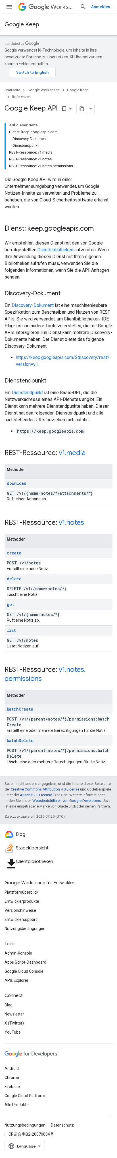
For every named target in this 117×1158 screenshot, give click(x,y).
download (16, 483)
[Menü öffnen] (9, 7)
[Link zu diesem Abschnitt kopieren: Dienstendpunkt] (52, 381)
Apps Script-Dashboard (25, 962)
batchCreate (20, 709)
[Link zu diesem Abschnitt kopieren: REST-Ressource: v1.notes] (89, 523)
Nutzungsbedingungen (25, 928)
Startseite (12, 90)
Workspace (63, 7)
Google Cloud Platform (25, 1095)
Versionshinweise (20, 910)
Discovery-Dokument (33, 305)
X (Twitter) (14, 1023)
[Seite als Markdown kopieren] (82, 109)
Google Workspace (44, 90)
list (11, 630)
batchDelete (20, 740)
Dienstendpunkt (27, 392)
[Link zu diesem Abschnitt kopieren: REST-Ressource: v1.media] (91, 453)
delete (14, 578)
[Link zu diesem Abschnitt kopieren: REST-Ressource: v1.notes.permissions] (47, 679)
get (10, 604)
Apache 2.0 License (36, 795)
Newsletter (14, 1014)
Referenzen (21, 97)
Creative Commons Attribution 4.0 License (45, 789)
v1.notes (71, 522)
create (14, 553)
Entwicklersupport (21, 919)
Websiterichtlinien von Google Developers (66, 800)
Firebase (12, 1086)
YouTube (13, 1032)
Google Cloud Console (24, 971)
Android (12, 1068)
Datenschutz (62, 1125)
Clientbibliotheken (55, 249)
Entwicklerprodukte (22, 901)
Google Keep (22, 24)
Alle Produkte (17, 1104)
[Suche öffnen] (83, 6)
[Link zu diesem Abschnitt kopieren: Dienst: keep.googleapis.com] (99, 229)
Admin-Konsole (18, 953)
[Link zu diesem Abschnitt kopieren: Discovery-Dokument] (66, 293)
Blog (8, 1005)
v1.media (72, 453)
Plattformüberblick (21, 892)
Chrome (12, 1077)
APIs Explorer (16, 980)
